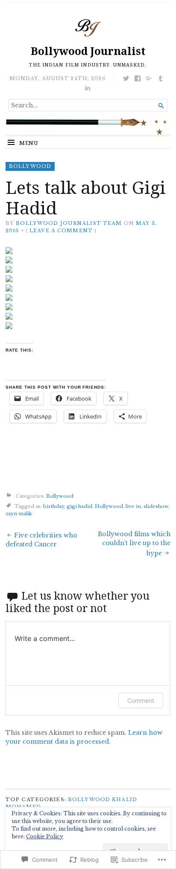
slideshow (156, 506)
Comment (140, 700)
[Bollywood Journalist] (88, 126)
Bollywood (30, 166)
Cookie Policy (44, 836)
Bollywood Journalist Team (69, 223)
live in (133, 506)
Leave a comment (61, 231)
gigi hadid (79, 506)
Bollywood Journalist (88, 51)
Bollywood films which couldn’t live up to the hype (134, 543)
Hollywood (109, 506)
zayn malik (19, 514)
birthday (53, 506)
